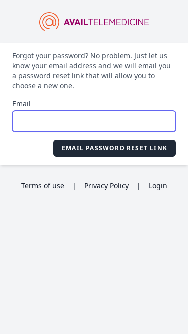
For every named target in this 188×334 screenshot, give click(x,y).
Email (21, 103)
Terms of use (42, 185)
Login (158, 185)
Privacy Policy (106, 185)
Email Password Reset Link (114, 148)
